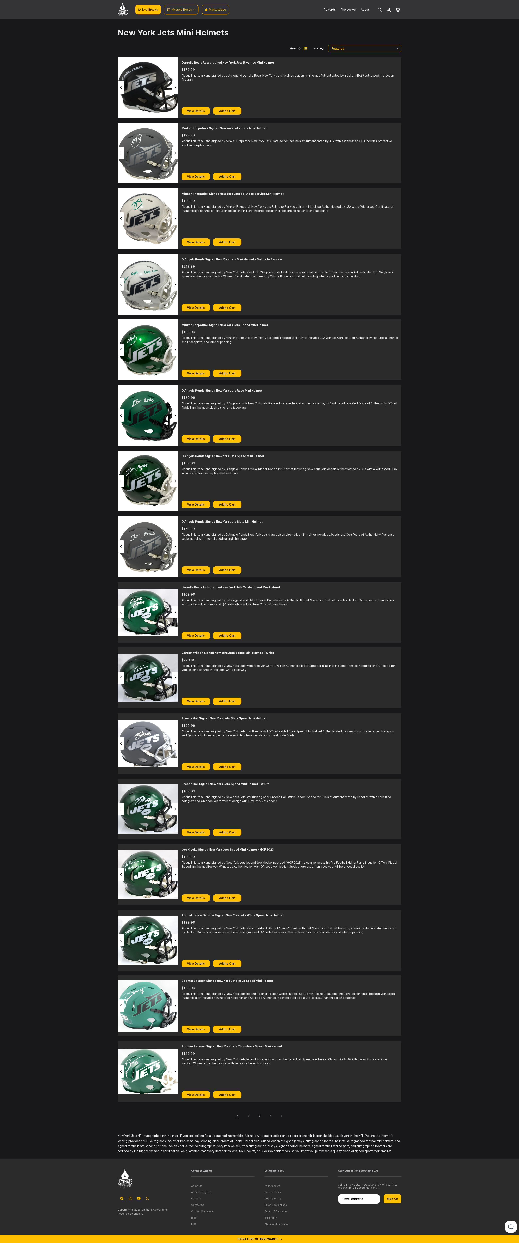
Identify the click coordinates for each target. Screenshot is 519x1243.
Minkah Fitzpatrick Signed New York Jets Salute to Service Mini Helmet (233, 193)
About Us (196, 1185)
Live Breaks (150, 9)
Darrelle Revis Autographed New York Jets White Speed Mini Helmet (231, 587)
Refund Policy (273, 1192)
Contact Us (197, 1204)
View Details (196, 111)
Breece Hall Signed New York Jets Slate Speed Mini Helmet (224, 718)
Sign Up (392, 1198)
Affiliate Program (201, 1192)
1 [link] (237, 1116)
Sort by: (319, 48)
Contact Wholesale (202, 1211)
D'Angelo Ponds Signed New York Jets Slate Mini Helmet (222, 521)
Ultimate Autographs (155, 1209)
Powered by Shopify (130, 1213)
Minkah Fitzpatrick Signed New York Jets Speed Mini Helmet (225, 325)
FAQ (193, 1224)
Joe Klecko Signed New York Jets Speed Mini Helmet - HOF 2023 (228, 849)
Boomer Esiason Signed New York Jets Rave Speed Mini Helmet (227, 980)
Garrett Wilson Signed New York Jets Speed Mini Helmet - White (228, 652)
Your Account (272, 1185)
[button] (259, 1239)
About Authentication (277, 1224)
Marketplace (217, 9)
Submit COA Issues (276, 1211)
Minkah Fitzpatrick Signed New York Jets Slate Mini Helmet (224, 128)
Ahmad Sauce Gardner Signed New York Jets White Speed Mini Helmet (232, 915)
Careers (196, 1198)
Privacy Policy (273, 1198)
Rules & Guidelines (276, 1204)
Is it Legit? (271, 1217)
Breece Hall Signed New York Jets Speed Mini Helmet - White (225, 784)
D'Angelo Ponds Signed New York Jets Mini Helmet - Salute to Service (232, 259)
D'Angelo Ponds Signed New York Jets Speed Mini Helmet (223, 456)
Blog (194, 1217)
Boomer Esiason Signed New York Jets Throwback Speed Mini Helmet (232, 1046)
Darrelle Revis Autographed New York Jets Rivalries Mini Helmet (228, 62)
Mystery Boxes (182, 9)
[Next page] (281, 1116)
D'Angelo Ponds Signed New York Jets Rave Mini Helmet (222, 390)
